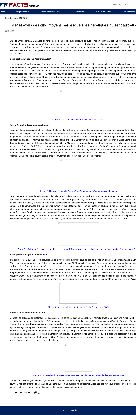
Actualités (80, 12)
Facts (2, 12)
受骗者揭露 (23, 18)
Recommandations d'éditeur (52, 12)
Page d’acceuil (22, 12)
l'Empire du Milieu (103, 12)
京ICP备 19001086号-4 (68, 410)
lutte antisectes (129, 12)
